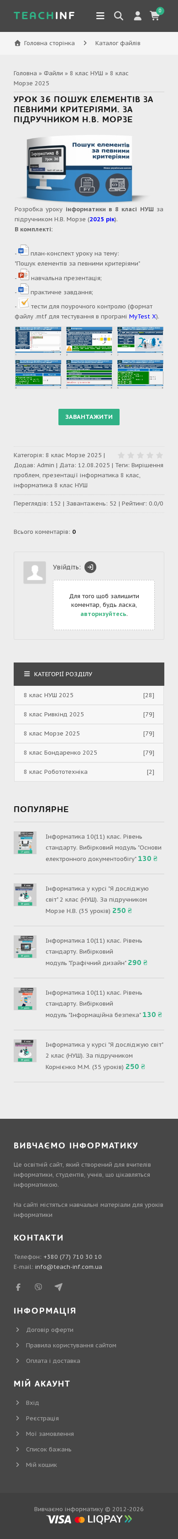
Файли (53, 73)
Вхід (32, 1403)
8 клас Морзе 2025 (74, 455)
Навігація (100, 15)
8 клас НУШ (86, 73)
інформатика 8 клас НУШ (51, 485)
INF (45, 16)
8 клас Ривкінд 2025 (54, 714)
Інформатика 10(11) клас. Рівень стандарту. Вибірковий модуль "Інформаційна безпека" (94, 1004)
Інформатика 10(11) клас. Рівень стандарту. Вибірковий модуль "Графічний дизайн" (94, 952)
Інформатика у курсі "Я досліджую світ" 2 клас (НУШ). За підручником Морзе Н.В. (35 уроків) (97, 900)
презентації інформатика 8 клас (90, 475)
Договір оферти (49, 1330)
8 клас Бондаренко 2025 (60, 752)
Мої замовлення (50, 1434)
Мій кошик (41, 1465)
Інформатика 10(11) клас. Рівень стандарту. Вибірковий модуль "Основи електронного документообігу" (104, 848)
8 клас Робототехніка (56, 772)
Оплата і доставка (53, 1361)
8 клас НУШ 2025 (48, 695)
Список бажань (49, 1449)
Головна (25, 73)
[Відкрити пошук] (119, 15)
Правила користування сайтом (71, 1345)
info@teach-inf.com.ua (68, 1267)
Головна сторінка (49, 43)
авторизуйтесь (103, 614)
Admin (45, 465)
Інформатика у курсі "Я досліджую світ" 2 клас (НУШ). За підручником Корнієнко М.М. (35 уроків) (104, 1056)
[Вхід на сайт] (90, 567)
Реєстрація (42, 1418)
